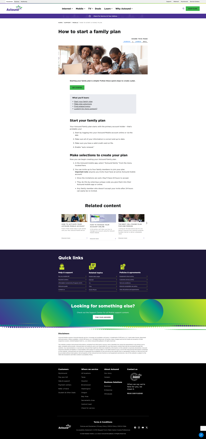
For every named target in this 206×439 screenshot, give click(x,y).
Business (16, 1)
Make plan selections (83, 104)
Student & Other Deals (67, 392)
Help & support (64, 381)
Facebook (127, 41)
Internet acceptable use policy (128, 286)
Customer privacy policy (126, 279)
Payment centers (63, 279)
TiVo (90, 286)
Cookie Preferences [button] (123, 430)
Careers (107, 377)
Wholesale (108, 394)
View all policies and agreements (129, 289)
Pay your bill (63, 377)
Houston (84, 381)
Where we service (89, 369)
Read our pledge (135, 393)
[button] (146, 223)
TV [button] (89, 8)
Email (145, 41)
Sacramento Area (88, 400)
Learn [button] (107, 8)
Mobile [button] (79, 8)
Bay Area (84, 396)
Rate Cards (112, 430)
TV (90, 283)
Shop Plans (192, 8)
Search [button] (183, 8)
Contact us (61, 289)
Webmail (176, 1)
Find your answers (103, 317)
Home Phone (93, 289)
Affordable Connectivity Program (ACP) (70, 283)
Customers (63, 369)
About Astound (111, 369)
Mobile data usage (94, 276)
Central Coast (86, 404)
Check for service (88, 408)
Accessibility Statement (84, 430)
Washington (86, 389)
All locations (86, 373)
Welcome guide (63, 286)
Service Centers (194, 1)
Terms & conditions (125, 283)
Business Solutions (113, 382)
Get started (77, 87)
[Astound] (14, 8)
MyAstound (184, 1)
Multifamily (24, 1)
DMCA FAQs (122, 426)
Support (168, 1)
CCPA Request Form (100, 430)
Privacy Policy (102, 426)
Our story (108, 373)
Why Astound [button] (123, 8)
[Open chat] (201, 435)
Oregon (84, 392)
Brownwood (86, 385)
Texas (83, 377)
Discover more (66, 238)
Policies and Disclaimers (88, 426)
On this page (1, 24)
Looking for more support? (85, 109)
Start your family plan (83, 101)
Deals (98, 8)
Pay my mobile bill (63, 276)
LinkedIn (138, 41)
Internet (91, 279)
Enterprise (108, 390)
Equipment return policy (126, 276)
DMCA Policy (112, 426)
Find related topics (82, 106)
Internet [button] (66, 8)
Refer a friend (63, 389)
